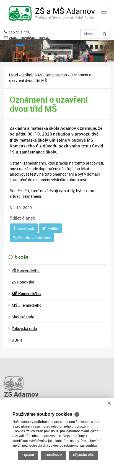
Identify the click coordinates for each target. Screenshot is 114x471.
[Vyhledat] (104, 33)
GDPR (17, 340)
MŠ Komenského (52, 74)
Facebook (24, 228)
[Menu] (104, 11)
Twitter (52, 228)
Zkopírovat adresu (33, 237)
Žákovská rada (24, 328)
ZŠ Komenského (26, 270)
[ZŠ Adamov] (57, 382)
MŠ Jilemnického (27, 305)
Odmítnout (53, 455)
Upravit (28, 455)
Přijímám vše (83, 455)
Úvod (13, 74)
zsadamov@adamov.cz (29, 37)
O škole (28, 74)
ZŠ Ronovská (23, 282)
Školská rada (23, 316)
